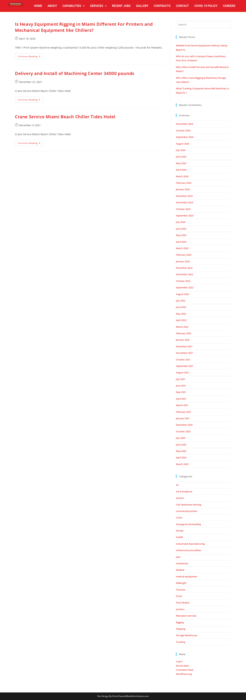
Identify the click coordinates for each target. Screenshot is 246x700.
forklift (179, 537)
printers (180, 609)
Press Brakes (182, 602)
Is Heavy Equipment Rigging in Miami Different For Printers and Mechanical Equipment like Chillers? (84, 27)
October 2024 (183, 130)
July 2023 (180, 222)
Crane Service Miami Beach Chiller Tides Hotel (65, 117)
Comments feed (184, 669)
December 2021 (184, 346)
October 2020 (183, 431)
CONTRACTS (162, 6)
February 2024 (183, 182)
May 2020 (181, 451)
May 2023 (181, 235)
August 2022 (182, 294)
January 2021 (183, 418)
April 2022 (181, 320)
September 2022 (184, 287)
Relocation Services (186, 615)
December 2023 (184, 196)
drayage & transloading (188, 524)
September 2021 (184, 366)
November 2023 (184, 202)
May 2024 (181, 163)
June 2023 (181, 228)
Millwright (181, 583)
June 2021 (181, 385)
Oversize (180, 589)
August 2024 (182, 143)
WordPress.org (184, 674)
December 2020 (184, 424)
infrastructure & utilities (188, 550)
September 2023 (184, 215)
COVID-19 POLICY (206, 6)
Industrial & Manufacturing (190, 543)
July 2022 (180, 300)
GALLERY (142, 6)
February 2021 (183, 411)
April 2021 (181, 398)
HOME (38, 6)
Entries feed (182, 665)
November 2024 (184, 123)
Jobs (178, 557)
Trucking (180, 642)
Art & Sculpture (184, 491)
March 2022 (182, 326)
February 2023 (183, 254)
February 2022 (183, 333)
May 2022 (181, 313)
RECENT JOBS (121, 6)
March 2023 (182, 248)
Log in (179, 661)
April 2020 (181, 457)
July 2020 (180, 438)
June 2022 (181, 307)
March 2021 (182, 405)
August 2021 (182, 372)
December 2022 (184, 267)
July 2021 (180, 379)
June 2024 (181, 156)
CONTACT (182, 6)
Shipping (180, 628)
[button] (73, 6)
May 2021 (181, 392)
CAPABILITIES (71, 6)
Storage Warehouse (186, 635)
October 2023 (183, 209)
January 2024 (183, 189)
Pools (179, 596)
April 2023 (181, 241)
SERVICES (96, 6)
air (177, 484)
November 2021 (184, 352)
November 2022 (184, 274)
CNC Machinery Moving (188, 504)
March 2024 (182, 176)
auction (180, 498)
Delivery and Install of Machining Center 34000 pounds (74, 73)
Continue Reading (30, 55)
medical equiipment (186, 576)
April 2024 (181, 169)
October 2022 (183, 281)
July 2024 (180, 150)
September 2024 (184, 137)
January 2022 (183, 339)
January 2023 (183, 261)
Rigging (180, 622)
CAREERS (229, 6)
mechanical (182, 563)
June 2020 (181, 444)
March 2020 (182, 464)
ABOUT (52, 6)
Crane (179, 517)
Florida (179, 530)
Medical (180, 569)
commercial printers (186, 511)
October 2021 (183, 359)
